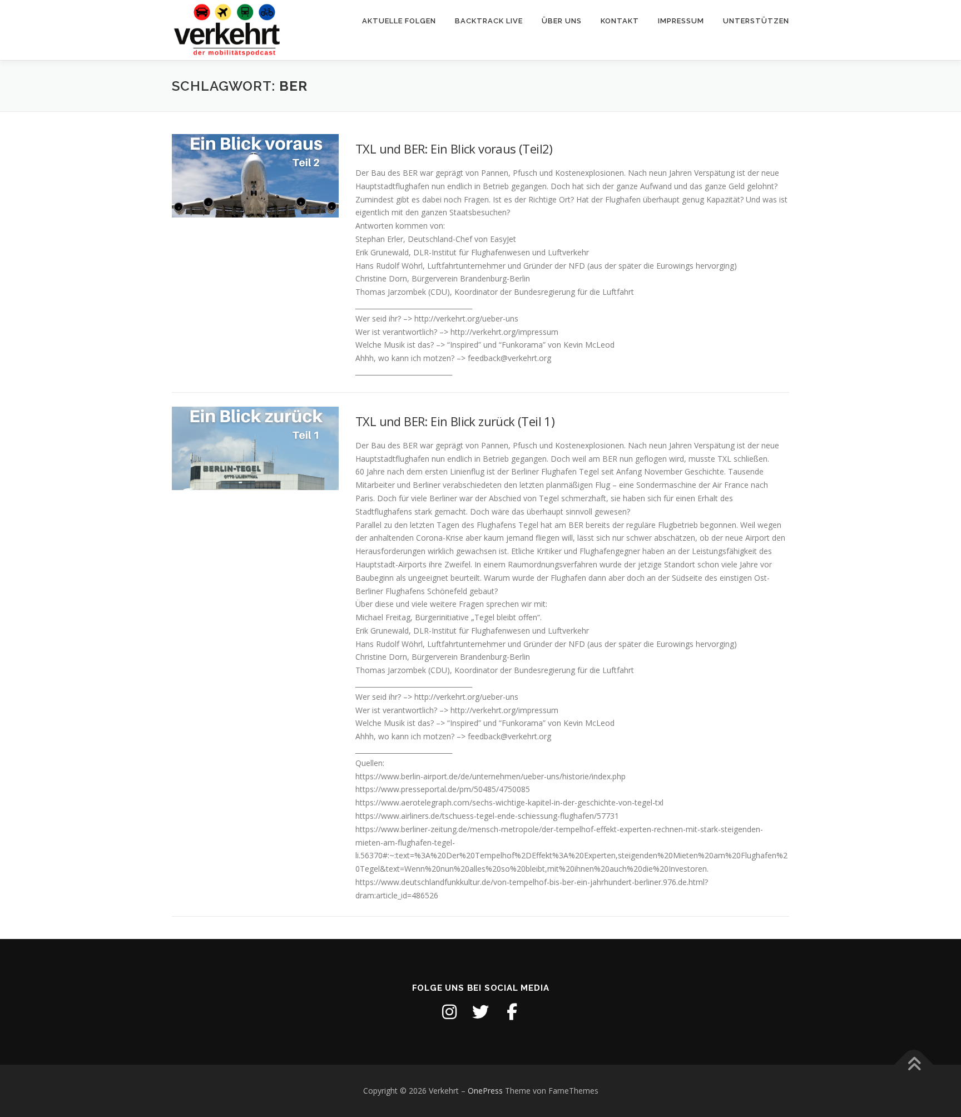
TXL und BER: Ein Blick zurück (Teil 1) (454, 421)
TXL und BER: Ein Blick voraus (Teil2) (454, 148)
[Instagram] (449, 1012)
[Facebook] (511, 1012)
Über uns (562, 21)
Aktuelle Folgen (399, 21)
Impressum (681, 21)
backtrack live (489, 21)
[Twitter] (480, 1012)
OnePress (485, 1090)
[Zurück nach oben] (914, 1065)
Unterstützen (756, 21)
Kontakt (620, 21)
